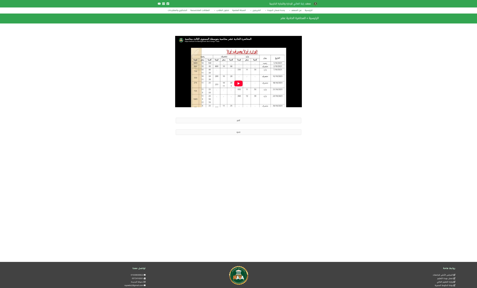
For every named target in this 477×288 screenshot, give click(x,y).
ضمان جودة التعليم (445, 278)
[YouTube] (159, 3)
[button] (238, 120)
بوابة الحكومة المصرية (444, 285)
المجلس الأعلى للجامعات (443, 275)
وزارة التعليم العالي (445, 282)
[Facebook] (167, 3)
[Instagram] (163, 3)
